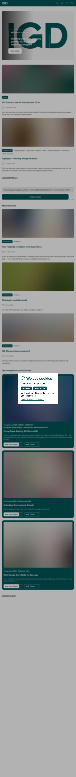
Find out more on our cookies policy (32, 400)
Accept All (26, 388)
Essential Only (40, 388)
